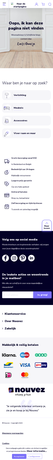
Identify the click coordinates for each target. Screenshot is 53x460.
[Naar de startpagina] (20, 5)
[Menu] (4, 4)
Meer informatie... (37, 451)
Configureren (34, 456)
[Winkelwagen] (43, 4)
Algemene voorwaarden (12, 433)
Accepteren (19, 456)
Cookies (5, 443)
